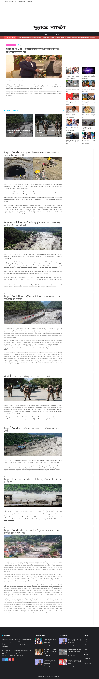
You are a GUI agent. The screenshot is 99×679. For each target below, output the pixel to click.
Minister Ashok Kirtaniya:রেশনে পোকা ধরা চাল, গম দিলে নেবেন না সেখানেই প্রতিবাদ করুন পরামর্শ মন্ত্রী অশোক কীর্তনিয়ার (49, 37)
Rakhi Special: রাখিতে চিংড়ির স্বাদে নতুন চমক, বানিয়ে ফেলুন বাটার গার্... (88, 115)
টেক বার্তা (26, 34)
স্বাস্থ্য (46, 34)
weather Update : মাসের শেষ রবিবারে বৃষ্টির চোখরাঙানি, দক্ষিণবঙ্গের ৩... (74, 651)
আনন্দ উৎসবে (68, 34)
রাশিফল (41, 34)
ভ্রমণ (32, 34)
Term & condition (89, 661)
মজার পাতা (51, 34)
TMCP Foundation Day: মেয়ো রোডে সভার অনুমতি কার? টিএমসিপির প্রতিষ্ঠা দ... (72, 128)
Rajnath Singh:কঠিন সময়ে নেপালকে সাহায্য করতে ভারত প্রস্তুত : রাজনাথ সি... (88, 141)
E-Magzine (30, 1)
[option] (19, 125)
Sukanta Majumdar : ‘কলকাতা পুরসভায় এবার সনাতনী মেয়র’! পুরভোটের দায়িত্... (72, 115)
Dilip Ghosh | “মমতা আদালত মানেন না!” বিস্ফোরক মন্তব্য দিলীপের (72, 102)
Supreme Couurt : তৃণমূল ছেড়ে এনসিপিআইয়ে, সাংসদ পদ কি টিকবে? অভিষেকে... (88, 102)
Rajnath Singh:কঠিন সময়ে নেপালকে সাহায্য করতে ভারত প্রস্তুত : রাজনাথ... (50, 640)
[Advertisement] (49, 14)
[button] (10, 14)
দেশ (10, 34)
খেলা (85, 644)
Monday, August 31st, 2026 (10, 1)
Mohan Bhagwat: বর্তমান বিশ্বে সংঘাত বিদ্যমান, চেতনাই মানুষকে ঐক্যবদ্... (50, 661)
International (10, 115)
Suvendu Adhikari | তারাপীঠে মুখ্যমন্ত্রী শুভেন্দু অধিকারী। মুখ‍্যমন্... (74, 661)
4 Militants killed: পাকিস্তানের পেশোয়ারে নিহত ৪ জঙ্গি (49, 131)
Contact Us (87, 658)
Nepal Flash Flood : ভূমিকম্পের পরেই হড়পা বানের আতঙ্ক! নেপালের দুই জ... (19, 131)
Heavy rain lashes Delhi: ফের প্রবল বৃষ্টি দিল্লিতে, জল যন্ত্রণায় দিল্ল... (72, 89)
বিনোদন (86, 649)
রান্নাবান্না (57, 34)
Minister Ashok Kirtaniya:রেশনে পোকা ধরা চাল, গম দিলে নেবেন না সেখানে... (50, 651)
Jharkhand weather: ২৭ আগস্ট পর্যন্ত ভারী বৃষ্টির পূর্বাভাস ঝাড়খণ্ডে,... (88, 128)
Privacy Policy (88, 663)
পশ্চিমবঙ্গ (36, 34)
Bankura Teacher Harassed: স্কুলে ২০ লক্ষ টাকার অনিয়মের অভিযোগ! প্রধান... (72, 76)
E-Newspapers (22, 1)
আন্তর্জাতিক (21, 34)
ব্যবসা (62, 34)
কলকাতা (5, 34)
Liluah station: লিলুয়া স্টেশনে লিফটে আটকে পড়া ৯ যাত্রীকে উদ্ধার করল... (72, 141)
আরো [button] (74, 34)
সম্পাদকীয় (14, 34)
